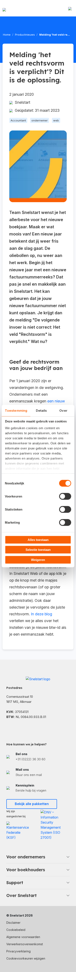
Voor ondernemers (25, 856)
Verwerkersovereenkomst (24, 944)
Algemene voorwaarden (23, 937)
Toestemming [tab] (16, 410)
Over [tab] (63, 410)
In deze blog (41, 614)
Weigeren (38, 559)
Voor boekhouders (25, 869)
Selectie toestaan (38, 549)
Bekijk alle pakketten (32, 804)
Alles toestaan (38, 539)
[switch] (65, 496)
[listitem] (38, 757)
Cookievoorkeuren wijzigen (25, 958)
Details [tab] (41, 410)
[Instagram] (29, 728)
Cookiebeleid (15, 930)
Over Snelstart (21, 895)
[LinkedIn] (19, 728)
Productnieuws (25, 34)
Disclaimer (13, 922)
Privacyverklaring (18, 951)
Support (14, 882)
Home (7, 34)
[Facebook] (8, 728)
